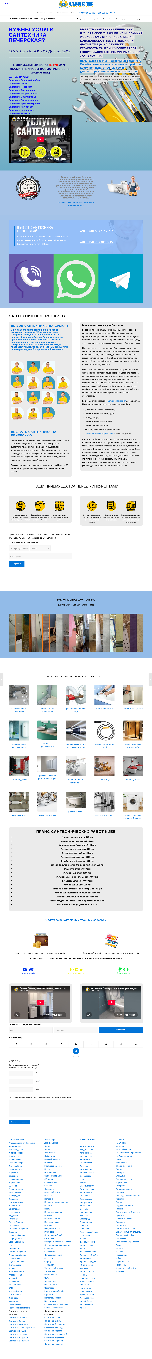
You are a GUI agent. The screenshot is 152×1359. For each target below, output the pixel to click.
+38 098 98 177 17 (96, 231)
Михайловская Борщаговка (128, 1152)
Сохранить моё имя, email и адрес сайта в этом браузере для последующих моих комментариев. (41, 1097)
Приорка (48, 1225)
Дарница (13, 1231)
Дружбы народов (16, 1261)
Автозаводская (16, 1149)
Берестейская (15, 1169)
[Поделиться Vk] (105, 1044)
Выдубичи (13, 1215)
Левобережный (87, 1297)
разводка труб (18, 814)
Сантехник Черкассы (54, 1337)
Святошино (49, 1238)
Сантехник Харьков (53, 1330)
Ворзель (84, 1208)
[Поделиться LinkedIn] (76, 1044)
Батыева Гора (15, 1165)
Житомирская (15, 1264)
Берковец (13, 1175)
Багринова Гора (16, 1162)
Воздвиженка (15, 1205)
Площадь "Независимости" (128, 1195)
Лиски (47, 1146)
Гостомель (85, 1235)
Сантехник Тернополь (54, 1323)
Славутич (48, 1248)
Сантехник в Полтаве (19, 1340)
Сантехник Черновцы (54, 1340)
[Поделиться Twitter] (31, 1044)
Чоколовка (49, 1287)
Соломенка (49, 1251)
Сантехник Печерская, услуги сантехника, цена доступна (32, 18)
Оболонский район (53, 1175)
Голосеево (14, 1225)
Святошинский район (54, 1234)
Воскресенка (14, 1212)
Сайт (37, 1089)
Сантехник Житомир (18, 1324)
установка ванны (76, 811)
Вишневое (13, 1198)
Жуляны (12, 1268)
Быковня (13, 1185)
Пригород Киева (52, 1221)
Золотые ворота (16, 1271)
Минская (48, 1162)
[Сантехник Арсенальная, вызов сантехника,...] (1, 679)
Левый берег (50, 1139)
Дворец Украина (16, 1241)
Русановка (49, 1231)
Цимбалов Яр (50, 1274)
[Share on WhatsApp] (46, 1044)
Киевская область (88, 1281)
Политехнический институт (128, 1211)
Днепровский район (18, 1254)
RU (6, 3)
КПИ (11, 1287)
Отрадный (120, 1175)
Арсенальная (15, 1159)
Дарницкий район (17, 1235)
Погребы (48, 1205)
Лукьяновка (49, 1152)
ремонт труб (104, 779)
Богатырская (86, 1169)
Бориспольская (16, 1179)
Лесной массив (51, 1142)
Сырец (47, 1261)
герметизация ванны (104, 708)
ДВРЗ (11, 1245)
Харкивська (49, 1271)
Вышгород (85, 1218)
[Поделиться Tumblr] (91, 1044)
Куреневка (13, 1297)
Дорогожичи (14, 1258)
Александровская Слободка (22, 1142)
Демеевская (14, 1248)
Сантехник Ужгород (53, 1327)
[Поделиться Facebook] (16, 1044)
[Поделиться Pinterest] (61, 1044)
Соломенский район (53, 1254)
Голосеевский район (18, 1228)
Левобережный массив (19, 1307)
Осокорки (48, 1185)
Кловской (13, 1278)
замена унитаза (133, 779)
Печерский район (52, 1192)
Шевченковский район (54, 1291)
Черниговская (50, 1284)
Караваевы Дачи (16, 1274)
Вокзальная (14, 1208)
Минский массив (52, 1159)
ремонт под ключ (19, 779)
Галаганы (13, 1218)
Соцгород (48, 1258)
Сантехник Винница (18, 1317)
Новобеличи (50, 1172)
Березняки (13, 1172)
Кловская (84, 1284)
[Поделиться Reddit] (120, 1044)
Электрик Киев (87, 1139)
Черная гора (50, 1281)
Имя (37, 1073)
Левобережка (15, 1304)
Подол (47, 1208)
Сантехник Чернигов (54, 1343)
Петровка (48, 1198)
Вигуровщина (15, 1192)
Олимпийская (50, 1182)
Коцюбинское (15, 1284)
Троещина (49, 1264)
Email (38, 1081)
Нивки (47, 1169)
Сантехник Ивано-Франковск (22, 1327)
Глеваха (84, 1225)
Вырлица (84, 1215)
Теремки (120, 1248)
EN (3, 3)
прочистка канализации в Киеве (100, 433)
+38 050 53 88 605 (96, 241)
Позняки (48, 1215)
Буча (82, 1179)
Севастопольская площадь (128, 1231)
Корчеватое (14, 1281)
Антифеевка (14, 1156)
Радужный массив (52, 1228)
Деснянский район (17, 1251)
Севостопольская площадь (57, 1244)
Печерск (48, 1195)
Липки (47, 1149)
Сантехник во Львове (19, 1334)
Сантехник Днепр (17, 1320)
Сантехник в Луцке (17, 1330)
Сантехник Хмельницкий (55, 1333)
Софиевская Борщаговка (56, 1304)
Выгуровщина (86, 1212)
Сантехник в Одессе (18, 1337)
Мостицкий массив (53, 1165)
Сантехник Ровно (52, 1317)
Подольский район (53, 1211)
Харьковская (122, 1254)
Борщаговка (14, 1182)
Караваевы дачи (87, 1278)
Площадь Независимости (56, 1201)
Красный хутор (15, 1291)
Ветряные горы (16, 1202)
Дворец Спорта (16, 1238)
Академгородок (16, 1152)
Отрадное (49, 1188)
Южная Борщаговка (53, 1307)
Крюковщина (15, 1294)
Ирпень (83, 1274)
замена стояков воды (105, 814)
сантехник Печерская (116, 400)
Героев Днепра (16, 1221)
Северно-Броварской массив (57, 1241)
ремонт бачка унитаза (133, 708)
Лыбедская (49, 1155)
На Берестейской (124, 1155)
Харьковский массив (53, 1268)
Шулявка (48, 1294)
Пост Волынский (52, 1218)
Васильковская (16, 1189)
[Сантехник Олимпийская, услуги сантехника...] (150, 679)
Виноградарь (15, 1195)
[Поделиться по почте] (135, 1044)
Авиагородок (15, 1146)
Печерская (121, 1185)
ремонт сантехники (47, 814)
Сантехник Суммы (52, 1320)
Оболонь (48, 1179)
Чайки (47, 1277)
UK (9, 3)
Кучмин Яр (13, 1301)
